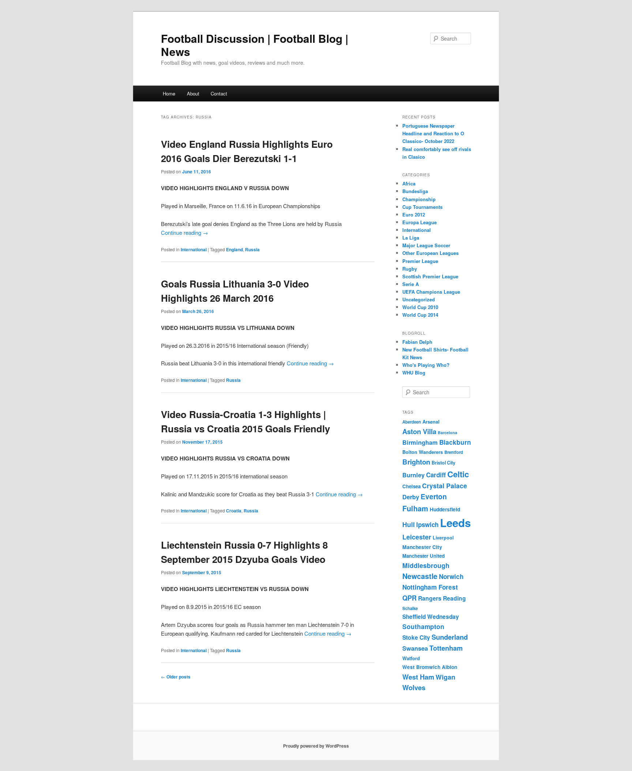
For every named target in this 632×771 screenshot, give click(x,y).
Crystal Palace (444, 485)
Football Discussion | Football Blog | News (254, 44)
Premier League (420, 260)
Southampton (423, 626)
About (193, 93)
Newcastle (419, 576)
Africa (408, 183)
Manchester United (423, 555)
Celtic (458, 474)
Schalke (410, 608)
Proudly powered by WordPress (316, 745)
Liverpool (443, 537)
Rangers (429, 598)
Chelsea (411, 486)
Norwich (451, 576)
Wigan (445, 676)
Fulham (415, 508)
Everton (434, 496)
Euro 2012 (413, 214)
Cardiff (436, 474)
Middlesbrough (425, 565)
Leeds (455, 522)
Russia (252, 249)
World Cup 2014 (420, 314)
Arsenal (431, 421)
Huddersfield (445, 509)
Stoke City (416, 637)
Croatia (233, 510)
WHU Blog (413, 372)
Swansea (415, 648)
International (194, 249)
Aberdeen (411, 422)
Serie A (410, 284)
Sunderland (450, 637)
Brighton (416, 462)
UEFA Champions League (431, 291)
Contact (219, 93)
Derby (410, 497)
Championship (419, 199)
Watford (411, 658)
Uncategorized (418, 299)
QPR (409, 598)
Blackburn (455, 442)
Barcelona (447, 432)
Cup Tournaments (422, 206)
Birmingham (420, 442)
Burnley (413, 475)
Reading (454, 598)
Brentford (453, 452)
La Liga (410, 237)
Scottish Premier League (430, 276)
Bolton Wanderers (422, 452)
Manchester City (422, 546)
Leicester (416, 537)
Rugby (409, 268)
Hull (408, 524)
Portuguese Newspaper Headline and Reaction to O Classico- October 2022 (433, 133)
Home (169, 93)
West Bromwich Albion (429, 666)
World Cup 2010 (420, 307)
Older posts (176, 676)
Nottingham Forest (430, 587)
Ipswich (427, 524)
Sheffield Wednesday (430, 617)
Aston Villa (419, 431)
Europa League (419, 222)
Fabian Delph (417, 341)
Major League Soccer (426, 245)
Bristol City (443, 462)
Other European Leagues (430, 252)
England (234, 249)
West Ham (418, 677)
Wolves (413, 687)
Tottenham (446, 648)
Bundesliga (415, 191)
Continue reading (184, 232)
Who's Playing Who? (425, 364)
